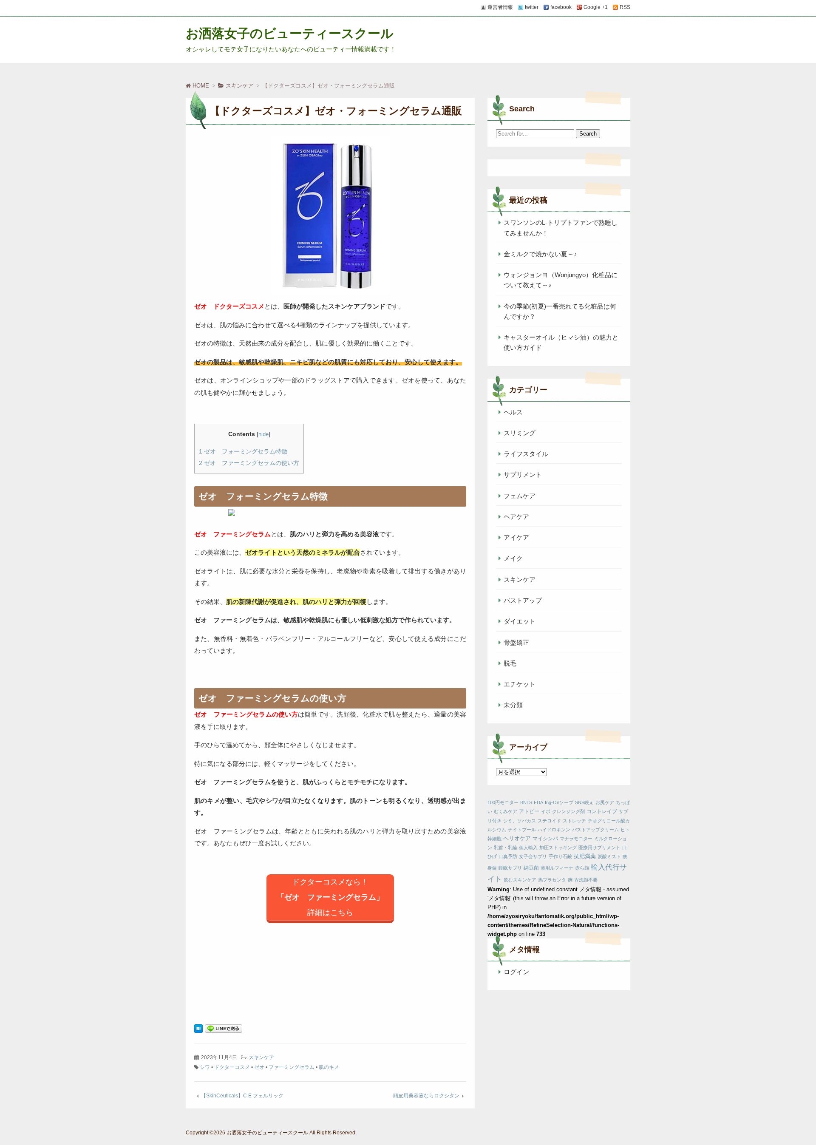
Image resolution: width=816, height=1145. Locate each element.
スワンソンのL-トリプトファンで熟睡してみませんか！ (561, 227)
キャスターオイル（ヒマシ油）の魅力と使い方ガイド (561, 342)
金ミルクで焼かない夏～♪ (540, 254)
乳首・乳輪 (505, 847)
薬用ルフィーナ (557, 867)
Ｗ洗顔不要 (586, 879)
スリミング (520, 432)
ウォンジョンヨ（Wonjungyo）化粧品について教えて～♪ (561, 280)
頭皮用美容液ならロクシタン (426, 1096)
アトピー (529, 811)
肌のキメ (329, 1067)
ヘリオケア (517, 838)
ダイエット (520, 621)
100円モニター (502, 802)
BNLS (526, 802)
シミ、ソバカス (519, 820)
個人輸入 (528, 847)
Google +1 (596, 7)
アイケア (516, 537)
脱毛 (510, 663)
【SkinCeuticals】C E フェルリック (242, 1096)
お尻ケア (604, 802)
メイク (513, 558)
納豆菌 (531, 868)
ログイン (516, 971)
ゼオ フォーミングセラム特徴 (243, 451)
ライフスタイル (526, 453)
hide (263, 434)
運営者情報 (500, 7)
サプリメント (523, 474)
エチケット (520, 684)
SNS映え (584, 802)
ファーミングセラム (291, 1067)
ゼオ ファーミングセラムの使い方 (249, 462)
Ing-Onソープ (559, 802)
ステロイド (549, 820)
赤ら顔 (582, 867)
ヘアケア (516, 516)
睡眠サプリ (510, 867)
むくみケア (505, 811)
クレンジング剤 (568, 811)
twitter (531, 7)
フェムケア (520, 495)
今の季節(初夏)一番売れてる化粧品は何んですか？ (560, 311)
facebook (561, 7)
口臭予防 (508, 856)
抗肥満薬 (585, 856)
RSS (625, 7)
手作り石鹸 (560, 856)
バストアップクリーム (595, 829)
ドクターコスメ (232, 1067)
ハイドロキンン (554, 829)
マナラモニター (576, 838)
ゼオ (259, 1067)
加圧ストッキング (558, 847)
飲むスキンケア (520, 879)
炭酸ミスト (609, 856)
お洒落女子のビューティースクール (290, 33)
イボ (545, 811)
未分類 (513, 705)
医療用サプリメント (599, 847)
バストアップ (523, 600)
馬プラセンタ (552, 879)
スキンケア (261, 1057)
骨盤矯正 (516, 642)
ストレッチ (574, 820)
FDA (538, 802)
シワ (205, 1067)
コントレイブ (601, 811)
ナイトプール (522, 829)
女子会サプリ (533, 856)
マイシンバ (545, 839)
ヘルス (513, 412)
